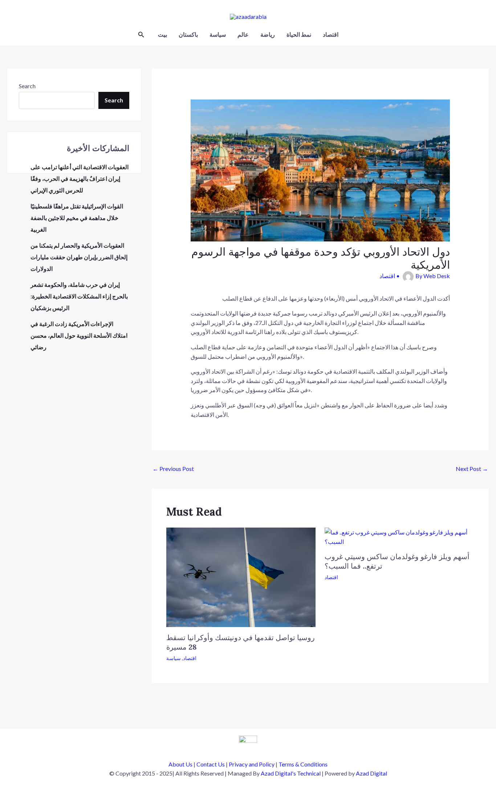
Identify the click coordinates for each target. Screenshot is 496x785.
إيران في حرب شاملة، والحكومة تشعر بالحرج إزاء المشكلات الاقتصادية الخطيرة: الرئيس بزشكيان (79, 296)
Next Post (472, 468)
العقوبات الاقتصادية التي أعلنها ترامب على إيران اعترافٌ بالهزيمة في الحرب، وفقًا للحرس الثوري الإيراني (80, 178)
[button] (141, 34)
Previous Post (173, 468)
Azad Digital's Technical (291, 773)
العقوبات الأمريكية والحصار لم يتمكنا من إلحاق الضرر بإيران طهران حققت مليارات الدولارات (79, 257)
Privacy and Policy (252, 764)
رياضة (267, 34)
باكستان (188, 34)
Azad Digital (371, 773)
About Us (180, 764)
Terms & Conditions (303, 764)
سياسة (218, 34)
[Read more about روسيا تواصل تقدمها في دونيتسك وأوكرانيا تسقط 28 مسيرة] (241, 576)
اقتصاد (330, 34)
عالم (243, 34)
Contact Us (210, 764)
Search (27, 85)
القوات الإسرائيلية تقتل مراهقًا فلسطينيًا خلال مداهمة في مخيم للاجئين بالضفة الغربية (77, 218)
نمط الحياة (298, 34)
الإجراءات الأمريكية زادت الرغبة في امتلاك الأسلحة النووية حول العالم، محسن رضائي (79, 335)
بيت (162, 34)
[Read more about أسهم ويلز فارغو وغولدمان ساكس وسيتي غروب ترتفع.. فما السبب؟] (399, 536)
